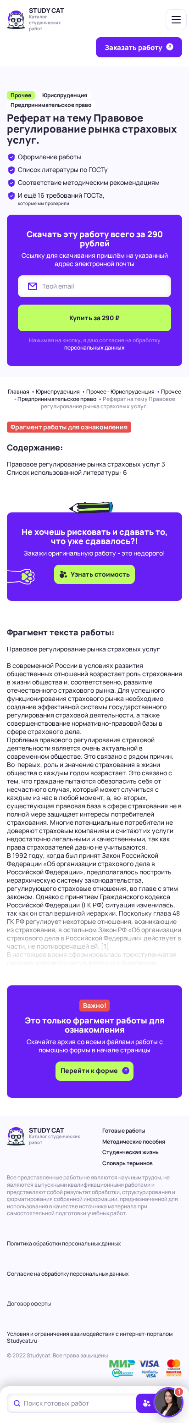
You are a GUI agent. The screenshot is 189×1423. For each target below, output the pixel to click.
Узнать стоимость (100, 574)
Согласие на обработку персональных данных (67, 1274)
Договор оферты (29, 1303)
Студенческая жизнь (130, 1152)
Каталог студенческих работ (45, 22)
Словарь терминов (127, 1163)
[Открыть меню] (176, 19)
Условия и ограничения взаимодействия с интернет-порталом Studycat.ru (89, 1337)
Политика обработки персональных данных (64, 1243)
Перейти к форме (90, 1070)
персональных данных (94, 347)
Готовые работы (123, 1130)
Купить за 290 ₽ (94, 317)
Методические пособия (133, 1141)
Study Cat (46, 10)
